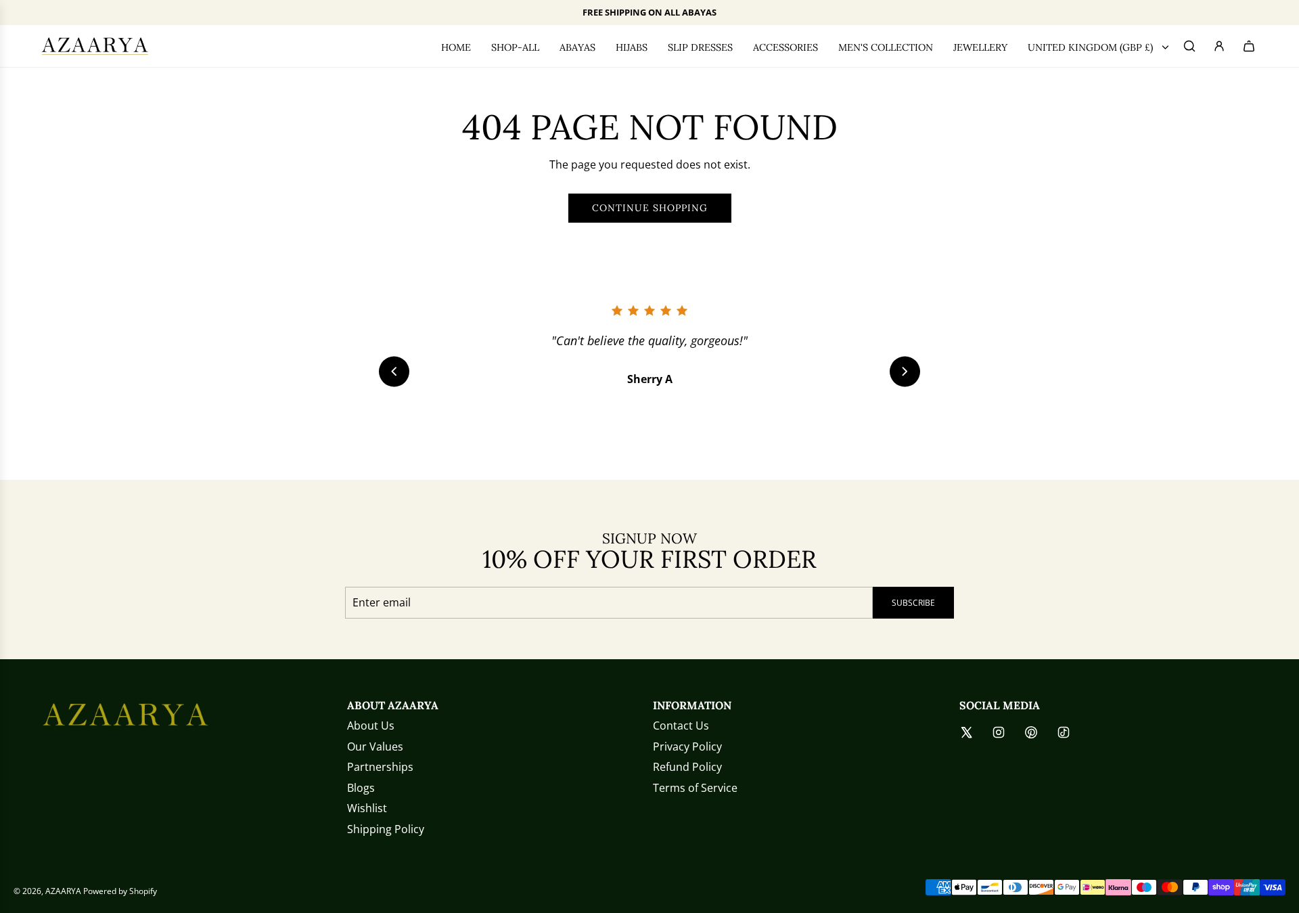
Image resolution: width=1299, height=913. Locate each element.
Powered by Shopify (120, 891)
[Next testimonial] (905, 371)
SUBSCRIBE (913, 602)
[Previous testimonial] (394, 371)
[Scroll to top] (1263, 897)
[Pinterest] (1031, 732)
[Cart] (1252, 46)
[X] (966, 732)
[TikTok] (1063, 732)
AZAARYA (63, 891)
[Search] (1192, 46)
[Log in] (1222, 46)
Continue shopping (650, 208)
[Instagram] (998, 732)
